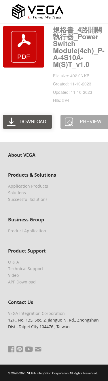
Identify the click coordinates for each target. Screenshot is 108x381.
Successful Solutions (28, 199)
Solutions (17, 192)
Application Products (28, 186)
